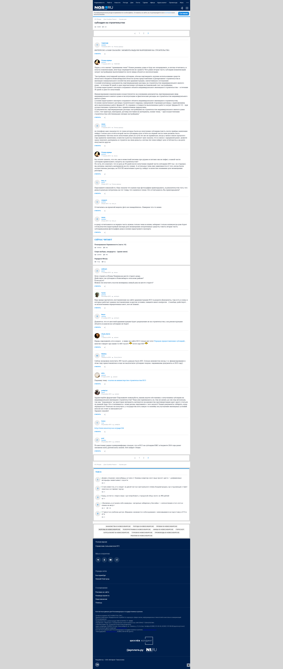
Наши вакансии (101, 599)
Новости (117, 2)
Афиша (152, 2)
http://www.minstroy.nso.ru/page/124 (109, 428)
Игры (182, 2)
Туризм (145, 2)
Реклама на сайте (102, 592)
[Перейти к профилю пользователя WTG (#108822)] (97, 375)
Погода (125, 2)
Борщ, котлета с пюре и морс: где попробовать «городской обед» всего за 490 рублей (135, 496)
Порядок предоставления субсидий (169, 341)
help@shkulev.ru (111, 631)
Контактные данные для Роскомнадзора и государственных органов (119, 611)
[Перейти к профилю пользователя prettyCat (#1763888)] (97, 392)
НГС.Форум (98, 19)
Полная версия (101, 542)
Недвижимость (99, 2)
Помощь (99, 603)
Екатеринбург (101, 575)
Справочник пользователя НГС (108, 546)
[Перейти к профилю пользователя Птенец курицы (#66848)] (97, 62)
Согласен (184, 13)
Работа (109, 2)
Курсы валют (162, 2)
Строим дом (122, 19)
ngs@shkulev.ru (122, 628)
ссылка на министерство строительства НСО (127, 380)
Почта (138, 2)
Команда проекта (102, 596)
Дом (131, 2)
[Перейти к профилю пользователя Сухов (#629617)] (97, 294)
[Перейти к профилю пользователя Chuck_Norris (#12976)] (97, 335)
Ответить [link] (98, 53)
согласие (168, 12)
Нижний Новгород (102, 579)
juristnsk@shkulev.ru (149, 630)
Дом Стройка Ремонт (110, 19)
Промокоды (173, 2)
